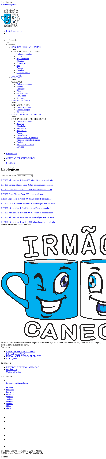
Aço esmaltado (23, 59)
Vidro (19, 75)
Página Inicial (11, 153)
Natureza (20, 98)
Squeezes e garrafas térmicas (28, 140)
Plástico (20, 68)
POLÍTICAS (11, 369)
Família (20, 86)
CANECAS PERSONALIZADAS (26, 47)
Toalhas (20, 142)
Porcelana (21, 70)
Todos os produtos (24, 54)
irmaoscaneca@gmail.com (17, 383)
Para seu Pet (21, 130)
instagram (10, 392)
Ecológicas (21, 63)
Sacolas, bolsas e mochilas (27, 137)
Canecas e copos (23, 110)
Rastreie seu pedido (9, 4)
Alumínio (20, 61)
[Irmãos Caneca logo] (10, 27)
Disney (19, 91)
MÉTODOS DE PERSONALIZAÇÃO (22, 367)
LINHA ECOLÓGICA (21, 100)
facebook (10, 387)
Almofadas (21, 126)
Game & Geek (22, 93)
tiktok (8, 406)
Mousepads (21, 128)
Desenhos (21, 89)
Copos (19, 56)
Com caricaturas (23, 72)
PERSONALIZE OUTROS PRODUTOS (28, 114)
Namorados (21, 96)
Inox (18, 65)
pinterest (9, 401)
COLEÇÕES (16, 77)
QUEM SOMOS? (13, 372)
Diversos (20, 112)
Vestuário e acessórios (25, 144)
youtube (9, 397)
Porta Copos (22, 135)
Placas (19, 133)
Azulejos (20, 124)
